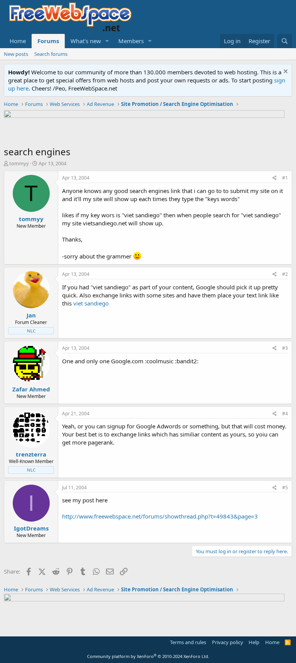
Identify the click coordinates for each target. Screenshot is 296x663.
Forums (48, 41)
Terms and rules (188, 642)
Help (254, 642)
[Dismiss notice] (284, 72)
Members (131, 41)
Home (18, 41)
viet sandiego (91, 303)
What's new (86, 41)
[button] (107, 41)
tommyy (19, 163)
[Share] (274, 178)
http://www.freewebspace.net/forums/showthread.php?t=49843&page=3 (160, 516)
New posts (16, 53)
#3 (285, 348)
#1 (285, 178)
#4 (285, 413)
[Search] (284, 41)
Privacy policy (227, 642)
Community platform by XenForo (148, 656)
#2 (285, 274)
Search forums (50, 53)
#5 (285, 487)
